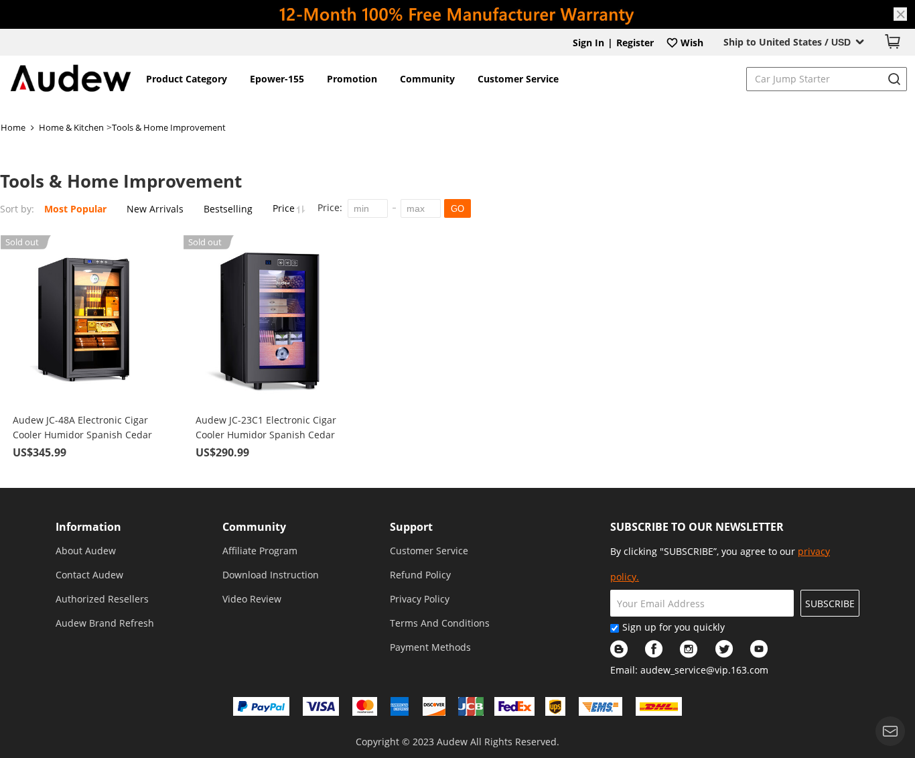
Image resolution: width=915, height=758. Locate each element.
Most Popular (75, 208)
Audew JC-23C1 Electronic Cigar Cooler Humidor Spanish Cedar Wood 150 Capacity (266, 428)
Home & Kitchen (71, 127)
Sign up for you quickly (673, 627)
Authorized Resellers (102, 598)
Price (285, 208)
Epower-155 (277, 78)
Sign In (588, 42)
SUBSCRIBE (830, 603)
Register (635, 42)
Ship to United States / (787, 42)
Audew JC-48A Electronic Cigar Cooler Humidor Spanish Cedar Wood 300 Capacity (82, 428)
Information (88, 526)
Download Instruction (270, 574)
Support (411, 526)
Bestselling (228, 208)
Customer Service (518, 78)
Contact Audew (89, 574)
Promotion (352, 78)
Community (427, 78)
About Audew (86, 550)
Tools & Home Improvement (169, 127)
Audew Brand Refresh (105, 623)
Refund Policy (420, 574)
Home (13, 127)
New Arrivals (155, 208)
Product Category (186, 78)
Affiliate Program (259, 550)
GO (457, 209)
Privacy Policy (419, 598)
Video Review (251, 598)
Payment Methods (430, 647)
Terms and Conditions (440, 623)
